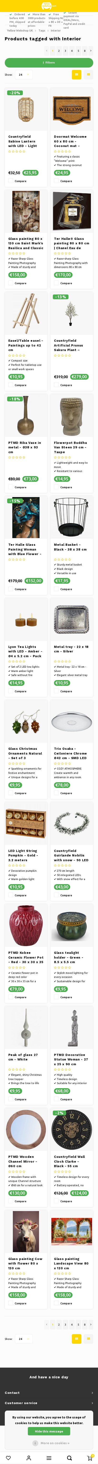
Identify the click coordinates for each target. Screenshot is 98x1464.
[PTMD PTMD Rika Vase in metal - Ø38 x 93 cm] (26, 415)
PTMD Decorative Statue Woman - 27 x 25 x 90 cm (71, 1059)
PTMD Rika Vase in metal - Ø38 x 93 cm (24, 447)
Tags (42, 30)
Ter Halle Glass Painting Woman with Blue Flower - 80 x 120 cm (25, 549)
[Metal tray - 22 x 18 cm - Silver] (71, 619)
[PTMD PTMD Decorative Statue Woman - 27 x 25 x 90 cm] (71, 1027)
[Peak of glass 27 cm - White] (26, 1027)
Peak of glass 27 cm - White (23, 1057)
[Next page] (90, 51)
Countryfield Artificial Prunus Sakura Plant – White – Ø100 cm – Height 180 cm (70, 345)
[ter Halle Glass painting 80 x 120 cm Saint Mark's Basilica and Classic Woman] (26, 211)
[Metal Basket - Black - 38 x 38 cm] (71, 517)
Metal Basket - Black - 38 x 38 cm (70, 547)
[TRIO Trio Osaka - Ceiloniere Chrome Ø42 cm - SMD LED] (71, 721)
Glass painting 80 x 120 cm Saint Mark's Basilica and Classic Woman (26, 244)
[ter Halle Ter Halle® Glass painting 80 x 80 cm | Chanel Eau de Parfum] (71, 211)
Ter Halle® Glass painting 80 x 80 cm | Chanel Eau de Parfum (71, 244)
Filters (50, 62)
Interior (56, 30)
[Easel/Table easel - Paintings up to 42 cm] (26, 313)
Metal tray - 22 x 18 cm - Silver (71, 649)
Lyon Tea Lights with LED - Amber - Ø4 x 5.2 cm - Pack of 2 (25, 652)
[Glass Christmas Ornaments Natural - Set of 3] (26, 721)
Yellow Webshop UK (20, 30)
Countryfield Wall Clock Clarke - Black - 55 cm (69, 1161)
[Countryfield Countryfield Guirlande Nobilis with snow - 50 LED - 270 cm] (71, 823)
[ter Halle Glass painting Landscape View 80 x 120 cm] (71, 1231)
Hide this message (49, 1431)
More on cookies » (55, 1443)
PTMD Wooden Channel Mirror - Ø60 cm (22, 1161)
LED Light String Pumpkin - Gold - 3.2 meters (23, 855)
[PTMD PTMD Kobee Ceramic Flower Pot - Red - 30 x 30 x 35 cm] (26, 925)
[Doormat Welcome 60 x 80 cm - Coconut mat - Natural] (71, 109)
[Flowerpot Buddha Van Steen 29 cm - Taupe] (71, 415)
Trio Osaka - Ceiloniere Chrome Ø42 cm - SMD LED (70, 753)
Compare (20, 181)
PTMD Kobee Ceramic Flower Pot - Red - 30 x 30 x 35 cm (26, 958)
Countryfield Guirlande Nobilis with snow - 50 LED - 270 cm (71, 856)
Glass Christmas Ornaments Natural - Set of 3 (25, 753)
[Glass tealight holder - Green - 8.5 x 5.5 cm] (71, 925)
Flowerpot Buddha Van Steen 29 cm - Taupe (70, 447)
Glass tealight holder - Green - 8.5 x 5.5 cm (68, 957)
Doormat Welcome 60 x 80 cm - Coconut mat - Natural (70, 141)
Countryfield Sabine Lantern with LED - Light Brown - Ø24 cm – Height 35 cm (24, 141)
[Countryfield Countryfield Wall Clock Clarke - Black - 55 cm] (71, 1129)
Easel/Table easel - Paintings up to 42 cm (25, 345)
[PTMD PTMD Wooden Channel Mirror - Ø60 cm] (26, 1129)
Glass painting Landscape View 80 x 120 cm (71, 1263)
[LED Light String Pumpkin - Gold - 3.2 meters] (26, 823)
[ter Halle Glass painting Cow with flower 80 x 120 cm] (26, 1231)
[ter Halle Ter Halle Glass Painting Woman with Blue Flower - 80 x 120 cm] (26, 517)
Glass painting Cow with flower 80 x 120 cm (25, 1263)
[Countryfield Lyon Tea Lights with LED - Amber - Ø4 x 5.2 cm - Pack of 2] (26, 619)
